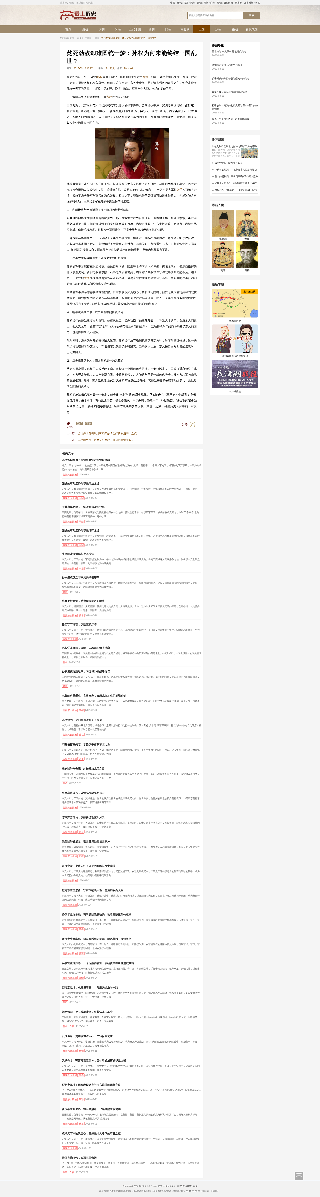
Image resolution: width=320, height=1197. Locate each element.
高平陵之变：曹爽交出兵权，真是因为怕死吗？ (106, 440)
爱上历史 (110, 68)
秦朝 (235, 29)
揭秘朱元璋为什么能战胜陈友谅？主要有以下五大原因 (234, 184)
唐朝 (152, 29)
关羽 (87, 278)
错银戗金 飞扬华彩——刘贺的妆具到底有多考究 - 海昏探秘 (234, 191)
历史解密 (228, 2)
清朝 (85, 29)
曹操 (145, 77)
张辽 (179, 189)
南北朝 (185, 29)
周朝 (206, 2)
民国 (186, 2)
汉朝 (218, 29)
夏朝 (219, 2)
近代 (179, 2)
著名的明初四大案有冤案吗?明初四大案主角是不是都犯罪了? (235, 177)
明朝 (102, 29)
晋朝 (199, 2)
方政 (109, 97)
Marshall (128, 68)
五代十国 (135, 29)
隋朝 (168, 29)
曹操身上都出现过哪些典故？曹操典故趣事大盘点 (107, 433)
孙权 (99, 77)
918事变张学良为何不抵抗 (227, 162)
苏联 (257, 2)
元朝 (192, 2)
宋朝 (118, 29)
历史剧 (238, 2)
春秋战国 (252, 29)
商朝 (212, 2)
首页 (68, 29)
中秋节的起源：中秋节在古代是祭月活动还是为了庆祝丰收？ (234, 170)
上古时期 (248, 2)
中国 (172, 2)
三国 (202, 29)
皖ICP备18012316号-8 (187, 1186)
